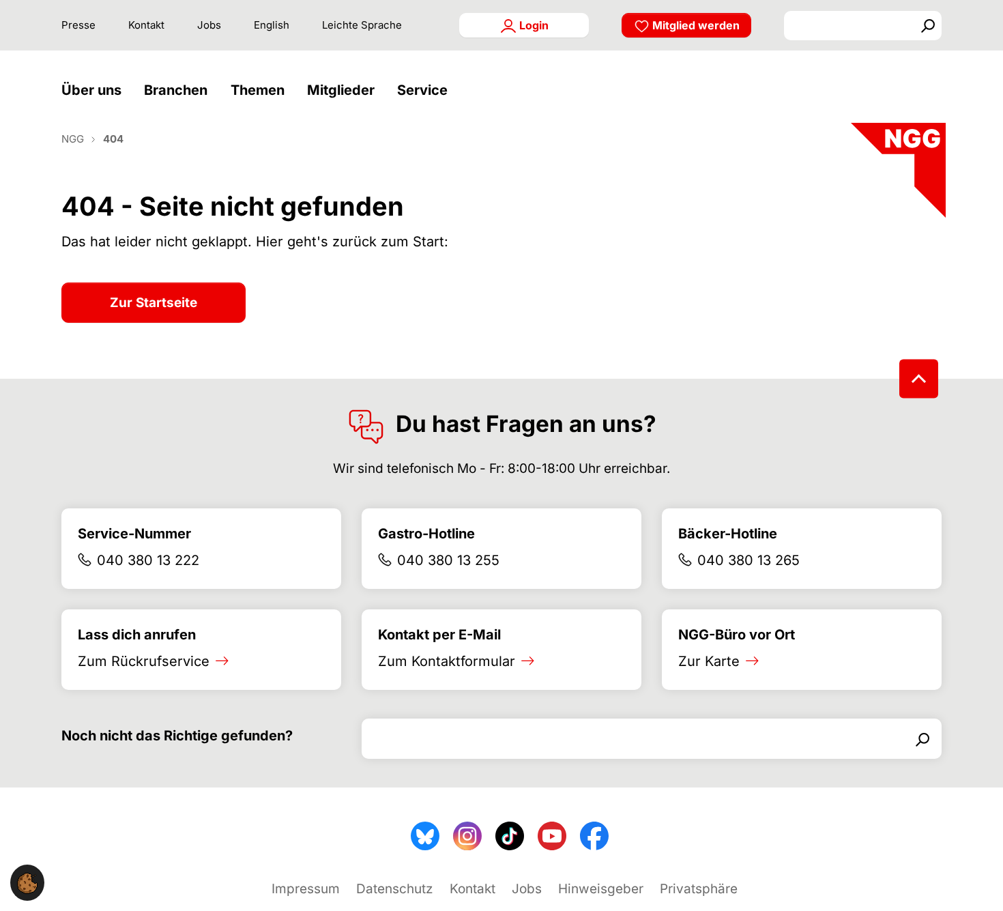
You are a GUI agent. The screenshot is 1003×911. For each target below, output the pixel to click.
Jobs (209, 24)
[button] (94, 90)
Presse (78, 24)
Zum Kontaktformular (446, 661)
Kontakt (146, 24)
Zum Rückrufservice (143, 661)
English (271, 24)
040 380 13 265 (748, 560)
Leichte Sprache (362, 24)
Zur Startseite (153, 302)
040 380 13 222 (148, 560)
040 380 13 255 (448, 560)
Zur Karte (709, 661)
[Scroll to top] (918, 378)
